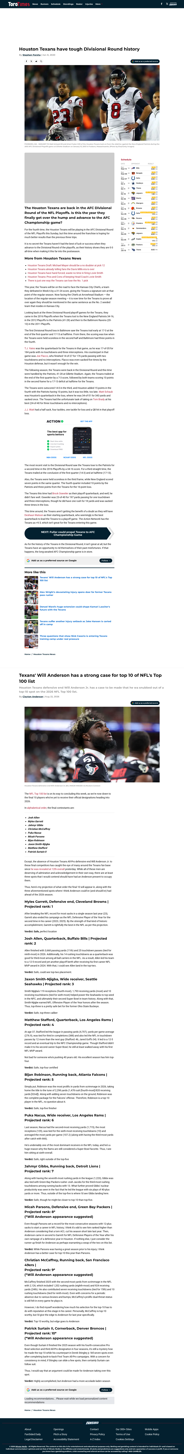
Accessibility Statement (66, 1439)
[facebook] (161, 4)
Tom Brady (99, 399)
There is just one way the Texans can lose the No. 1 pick (58, 280)
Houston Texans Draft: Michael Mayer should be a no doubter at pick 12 (66, 265)
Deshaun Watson (34, 515)
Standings (68, 4)
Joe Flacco (42, 356)
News (35, 4)
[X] (167, 4)
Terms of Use (123, 1434)
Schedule (55, 4)
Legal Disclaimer (34, 1439)
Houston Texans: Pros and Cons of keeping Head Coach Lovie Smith (64, 276)
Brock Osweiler (60, 493)
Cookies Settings (125, 1439)
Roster (79, 4)
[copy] (41, 61)
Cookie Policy (152, 1434)
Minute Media (21, 1446)
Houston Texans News (44, 654)
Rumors (44, 4)
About (28, 1429)
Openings (59, 1429)
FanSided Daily (33, 1434)
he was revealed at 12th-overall (48, 869)
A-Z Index (95, 1439)
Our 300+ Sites (124, 1429)
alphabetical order (36, 807)
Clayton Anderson (33, 696)
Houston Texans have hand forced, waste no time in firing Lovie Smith (65, 273)
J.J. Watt (29, 409)
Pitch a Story (60, 1434)
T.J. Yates (30, 348)
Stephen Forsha (32, 55)
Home (28, 654)
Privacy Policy (97, 1434)
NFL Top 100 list (38, 793)
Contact (94, 1429)
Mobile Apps (151, 1429)
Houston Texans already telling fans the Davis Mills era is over (61, 269)
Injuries (89, 4)
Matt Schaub (106, 391)
